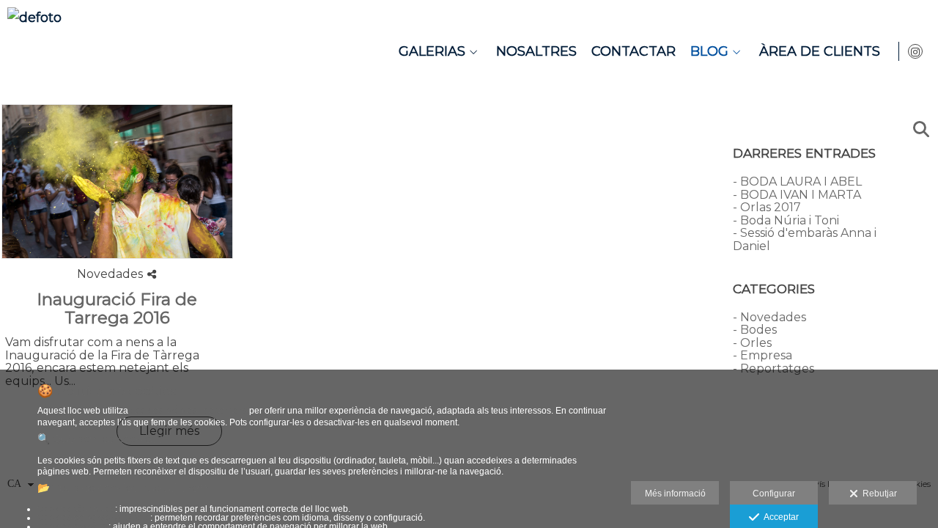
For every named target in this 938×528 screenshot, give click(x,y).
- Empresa (762, 355)
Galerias (432, 51)
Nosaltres (536, 51)
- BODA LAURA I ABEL (797, 181)
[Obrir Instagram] (915, 51)
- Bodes (755, 330)
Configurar (774, 493)
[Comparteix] (152, 274)
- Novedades (769, 317)
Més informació (675, 493)
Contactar (633, 51)
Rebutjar (877, 493)
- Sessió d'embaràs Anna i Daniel (804, 239)
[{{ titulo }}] (117, 181)
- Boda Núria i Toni (786, 220)
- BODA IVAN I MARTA (797, 195)
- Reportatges (773, 368)
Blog (709, 51)
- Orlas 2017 (767, 207)
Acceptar (779, 517)
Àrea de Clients (819, 51)
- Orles (752, 343)
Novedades (110, 274)
